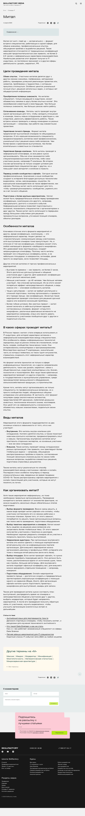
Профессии (5, 781)
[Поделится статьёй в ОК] (54, 23)
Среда (4, 785)
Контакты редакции (8, 791)
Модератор (30, 656)
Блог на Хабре (6, 768)
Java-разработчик (63, 766)
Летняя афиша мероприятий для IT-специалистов (30, 634)
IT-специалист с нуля (36, 764)
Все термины (13, 666)
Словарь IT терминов (8, 789)
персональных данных (42, 731)
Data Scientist (34, 766)
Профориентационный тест (10, 764)
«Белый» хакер (62, 764)
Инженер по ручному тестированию (69, 770)
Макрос (19, 656)
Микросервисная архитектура (21, 661)
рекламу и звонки (38, 732)
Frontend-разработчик (36, 772)
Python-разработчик (64, 762)
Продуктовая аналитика (65, 772)
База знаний (5, 787)
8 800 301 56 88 (36, 748)
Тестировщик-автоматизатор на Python (42, 768)
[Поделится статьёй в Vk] (51, 23)
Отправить (54, 703)
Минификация (44, 656)
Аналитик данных (35, 774)
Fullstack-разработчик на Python (40, 770)
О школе (4, 762)
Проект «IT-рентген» (8, 766)
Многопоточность (15, 659)
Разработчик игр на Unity (65, 768)
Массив (10, 656)
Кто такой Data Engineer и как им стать (25, 626)
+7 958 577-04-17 (64, 748)
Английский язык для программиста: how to (27, 618)
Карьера (4, 783)
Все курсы (33, 762)
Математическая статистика (38, 659)
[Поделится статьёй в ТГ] (48, 23)
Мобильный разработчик (65, 774)
